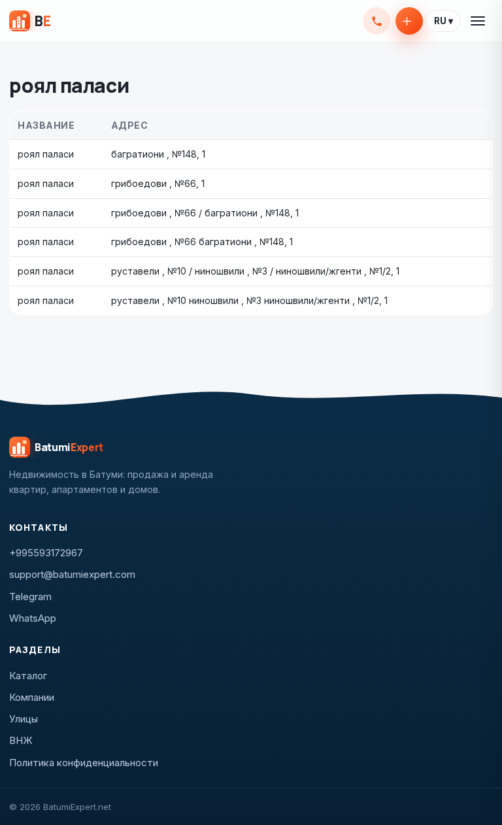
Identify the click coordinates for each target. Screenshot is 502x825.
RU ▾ (443, 21)
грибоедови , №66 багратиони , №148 (197, 241)
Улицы (23, 719)
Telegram (30, 596)
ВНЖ (21, 740)
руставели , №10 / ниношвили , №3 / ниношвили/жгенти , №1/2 (251, 271)
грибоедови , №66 (153, 183)
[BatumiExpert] (29, 20)
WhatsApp (32, 618)
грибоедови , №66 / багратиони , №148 (200, 212)
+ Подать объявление (409, 21)
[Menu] (478, 21)
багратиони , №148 (154, 154)
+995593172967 (376, 21)
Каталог (28, 675)
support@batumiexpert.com (72, 574)
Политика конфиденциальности (83, 762)
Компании (31, 697)
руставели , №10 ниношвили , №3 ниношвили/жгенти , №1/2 (245, 300)
